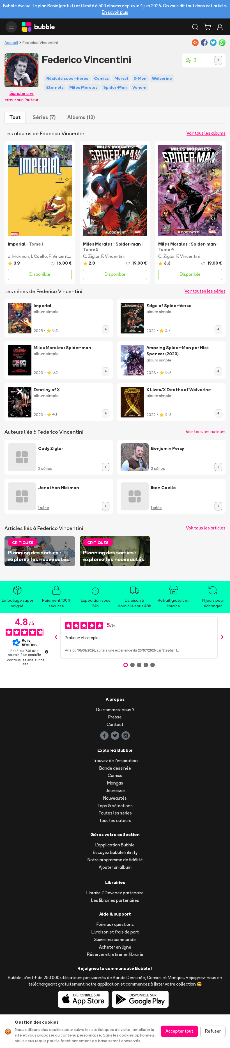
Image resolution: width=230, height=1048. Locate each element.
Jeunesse (115, 790)
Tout (15, 117)
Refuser (213, 1031)
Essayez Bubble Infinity (115, 852)
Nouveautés (115, 798)
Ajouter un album (115, 867)
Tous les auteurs (115, 820)
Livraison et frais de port (115, 932)
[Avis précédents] (56, 637)
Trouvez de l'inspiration (115, 760)
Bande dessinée (115, 768)
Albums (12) (81, 117)
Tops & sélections (115, 805)
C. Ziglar (91, 256)
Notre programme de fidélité (115, 859)
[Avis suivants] (222, 637)
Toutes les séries (115, 813)
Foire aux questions (115, 924)
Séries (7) (44, 117)
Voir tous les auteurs (206, 431)
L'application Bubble (115, 845)
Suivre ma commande (115, 939)
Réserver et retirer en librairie (115, 954)
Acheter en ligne (115, 947)
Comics (115, 775)
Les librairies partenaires (115, 900)
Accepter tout (179, 1031)
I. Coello (39, 256)
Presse (115, 717)
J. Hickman (18, 256)
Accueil (11, 42)
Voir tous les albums (206, 133)
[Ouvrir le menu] (11, 26)
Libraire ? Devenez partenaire (115, 892)
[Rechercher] (195, 26)
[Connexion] (220, 26)
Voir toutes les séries (205, 291)
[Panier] (207, 26)
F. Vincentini (60, 256)
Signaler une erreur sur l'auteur (21, 96)
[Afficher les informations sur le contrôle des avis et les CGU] (46, 652)
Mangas (115, 783)
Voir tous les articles (206, 528)
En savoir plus (115, 12)
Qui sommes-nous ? (115, 709)
